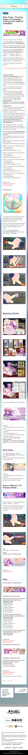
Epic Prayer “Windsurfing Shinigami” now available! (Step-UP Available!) (6, 692)
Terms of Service (16, 744)
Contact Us (21, 747)
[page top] (14, 705)
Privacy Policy (8, 744)
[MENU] (26, 2)
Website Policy (8, 747)
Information (10, 680)
